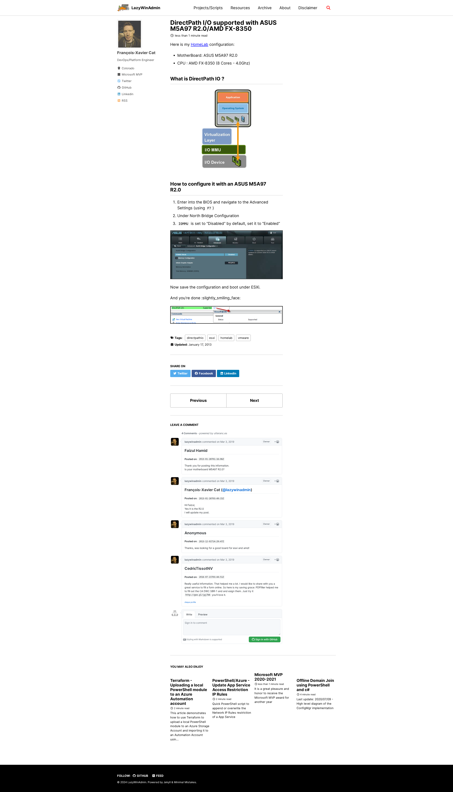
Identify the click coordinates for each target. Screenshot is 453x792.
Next (254, 400)
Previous (198, 400)
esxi (212, 338)
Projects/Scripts (208, 7)
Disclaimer (307, 7)
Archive (265, 7)
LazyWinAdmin (145, 7)
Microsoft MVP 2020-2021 (268, 677)
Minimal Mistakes (185, 782)
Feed (159, 776)
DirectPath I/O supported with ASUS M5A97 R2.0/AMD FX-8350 (223, 25)
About (285, 7)
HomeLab (199, 44)
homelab (226, 338)
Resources (240, 7)
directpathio (195, 338)
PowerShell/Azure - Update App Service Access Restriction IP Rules (231, 687)
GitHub (142, 776)
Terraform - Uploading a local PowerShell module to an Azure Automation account (188, 692)
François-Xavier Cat (136, 52)
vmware (243, 338)
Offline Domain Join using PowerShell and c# (315, 685)
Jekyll (167, 782)
